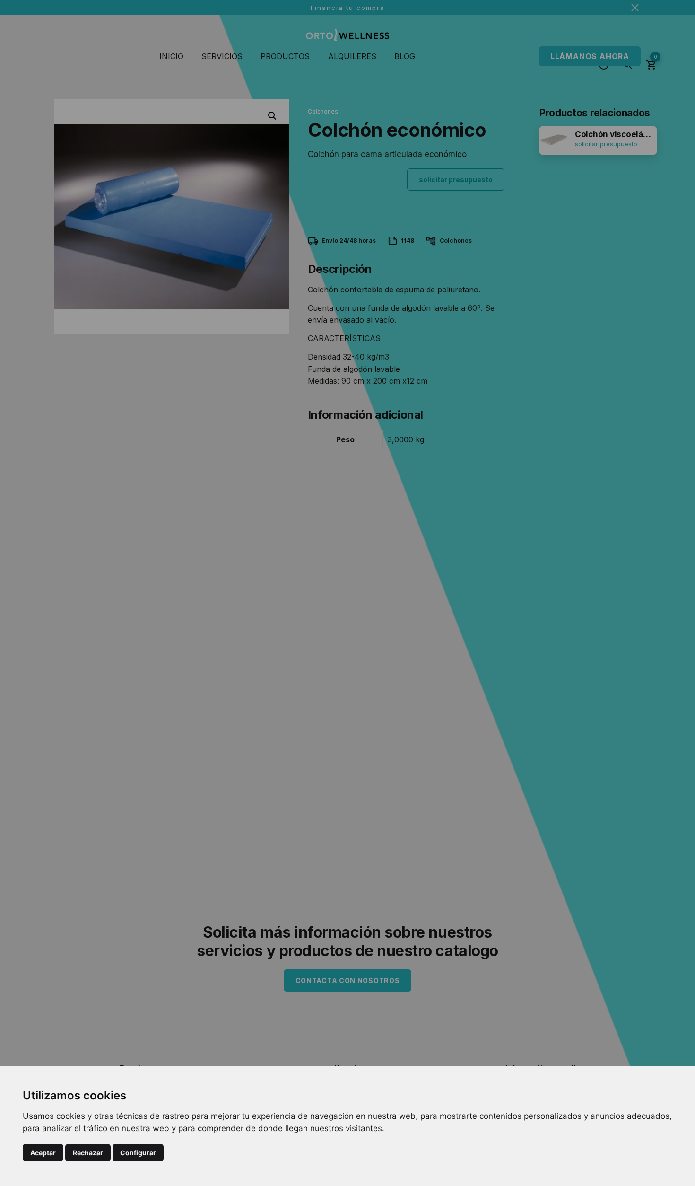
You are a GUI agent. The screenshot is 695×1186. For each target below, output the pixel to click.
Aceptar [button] (43, 1153)
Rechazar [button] (88, 1153)
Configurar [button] (138, 1153)
